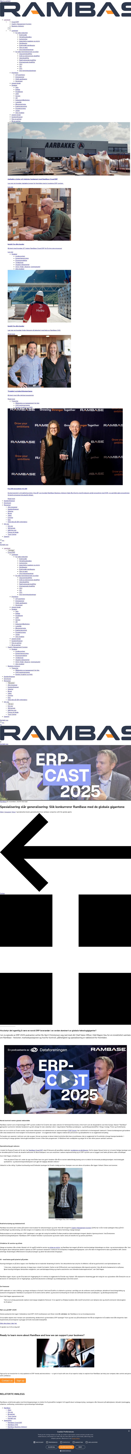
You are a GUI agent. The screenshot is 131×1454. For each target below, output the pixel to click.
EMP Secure (72, 1131)
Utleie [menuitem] (17, 111)
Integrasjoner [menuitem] (19, 77)
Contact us (7, 1380)
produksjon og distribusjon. (80, 1150)
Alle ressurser (12, 507)
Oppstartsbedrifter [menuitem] (25, 54)
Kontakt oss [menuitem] (12, 1418)
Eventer (10, 518)
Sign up (20, 1380)
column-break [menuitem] (16, 83)
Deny (80, 1447)
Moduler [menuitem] (14, 85)
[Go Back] (65, 1024)
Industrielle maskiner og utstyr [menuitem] (29, 41)
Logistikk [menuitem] (18, 102)
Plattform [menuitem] (15, 73)
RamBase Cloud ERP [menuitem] (15, 1423)
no (3, 540)
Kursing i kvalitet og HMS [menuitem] (24, 407)
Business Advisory (18, 26)
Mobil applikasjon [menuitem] (21, 79)
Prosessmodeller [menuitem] (21, 260)
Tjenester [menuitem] (15, 401)
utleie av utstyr (55, 1247)
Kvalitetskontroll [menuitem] (21, 106)
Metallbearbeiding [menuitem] (25, 37)
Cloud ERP (15, 22)
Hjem (2, 812)
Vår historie (11, 528)
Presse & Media (13, 532)
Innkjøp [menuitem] (17, 90)
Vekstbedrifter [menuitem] (24, 58)
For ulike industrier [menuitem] (21, 33)
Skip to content (5, 1)
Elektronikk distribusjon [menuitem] (27, 45)
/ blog (13, 812)
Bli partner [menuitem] (11, 1414)
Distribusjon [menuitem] (23, 43)
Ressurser (11, 683)
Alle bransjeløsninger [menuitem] (26, 50)
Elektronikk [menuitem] (23, 35)
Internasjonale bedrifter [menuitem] (27, 62)
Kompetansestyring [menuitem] (22, 258)
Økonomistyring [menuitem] (20, 104)
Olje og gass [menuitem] (23, 47)
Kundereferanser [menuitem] (17, 117)
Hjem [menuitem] (9, 1410)
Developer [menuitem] (19, 81)
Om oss (10, 526)
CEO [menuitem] (20, 64)
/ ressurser (7, 812)
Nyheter (10, 511)
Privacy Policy (76, 1438)
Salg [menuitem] (16, 87)
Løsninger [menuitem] (15, 31)
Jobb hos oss (12, 530)
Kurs (9, 520)
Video (10, 515)
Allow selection (66, 1447)
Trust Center (12, 534)
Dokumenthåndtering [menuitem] (22, 100)
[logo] (6, 1398)
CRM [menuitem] (17, 94)
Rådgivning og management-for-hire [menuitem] (27, 403)
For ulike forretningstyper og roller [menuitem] (27, 52)
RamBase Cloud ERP (36, 1150)
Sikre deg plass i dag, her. (8, 1323)
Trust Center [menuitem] (12, 1416)
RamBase (3, 802)
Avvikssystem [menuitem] (20, 256)
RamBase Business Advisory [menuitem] (17, 1427)
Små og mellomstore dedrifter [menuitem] (29, 56)
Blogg (10, 513)
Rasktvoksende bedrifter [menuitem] (27, 60)
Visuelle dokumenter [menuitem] (22, 265)
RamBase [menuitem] (7, 1408)
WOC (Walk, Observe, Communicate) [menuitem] (27, 267)
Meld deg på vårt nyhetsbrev (17, 522)
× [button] (129, 1431)
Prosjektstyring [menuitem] (20, 108)
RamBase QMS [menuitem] (13, 1425)
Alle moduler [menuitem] (19, 113)
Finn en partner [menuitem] (16, 119)
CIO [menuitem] (20, 66)
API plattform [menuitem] (20, 75)
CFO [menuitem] (20, 68)
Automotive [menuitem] (23, 39)
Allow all (51, 1447)
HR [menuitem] (16, 98)
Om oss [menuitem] (10, 1412)
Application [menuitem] (8, 1420)
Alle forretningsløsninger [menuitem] (27, 71)
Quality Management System (21, 24)
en (1, 543)
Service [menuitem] (17, 96)
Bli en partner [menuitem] (16, 121)
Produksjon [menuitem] (19, 92)
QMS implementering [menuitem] (22, 405)
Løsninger (11, 550)
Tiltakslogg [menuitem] (19, 262)
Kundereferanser (13, 509)
